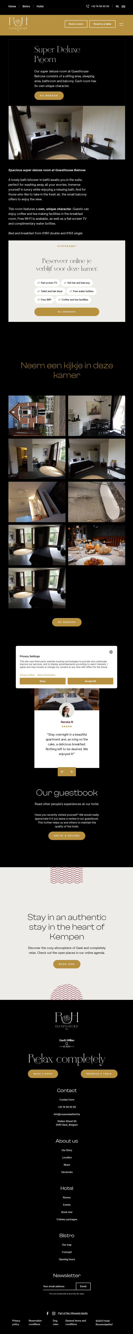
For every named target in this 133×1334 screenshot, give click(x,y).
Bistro (26, 6)
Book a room (43, 1074)
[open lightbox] (37, 416)
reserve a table (99, 1074)
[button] (121, 24)
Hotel (40, 6)
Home (12, 6)
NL (117, 6)
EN (123, 6)
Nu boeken (49, 95)
